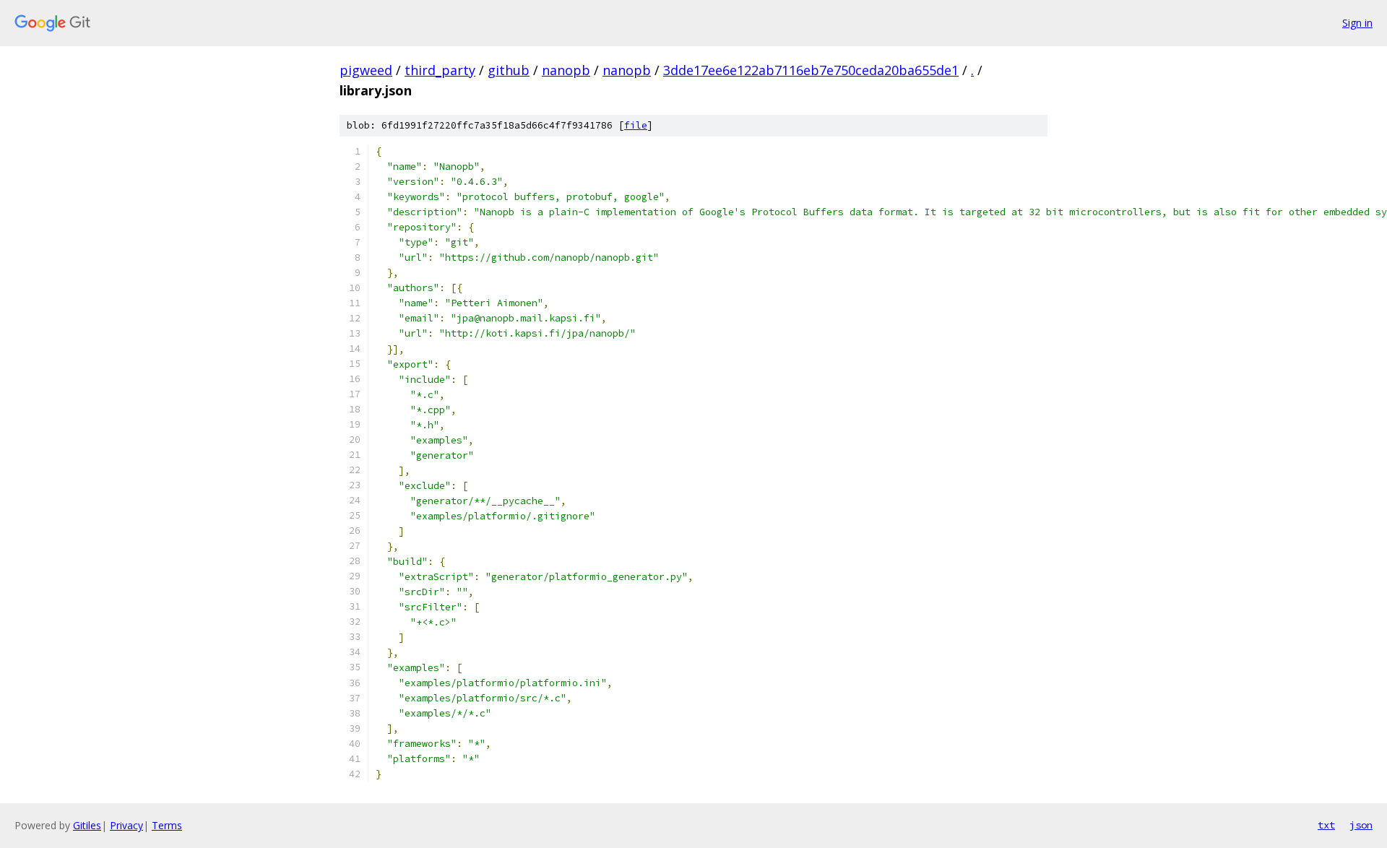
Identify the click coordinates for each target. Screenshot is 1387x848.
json (1361, 824)
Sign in (1357, 23)
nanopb (566, 70)
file (635, 125)
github (509, 70)
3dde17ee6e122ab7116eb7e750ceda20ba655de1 (811, 70)
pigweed (366, 70)
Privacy (126, 825)
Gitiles (87, 825)
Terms (167, 825)
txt (1326, 824)
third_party (440, 70)
